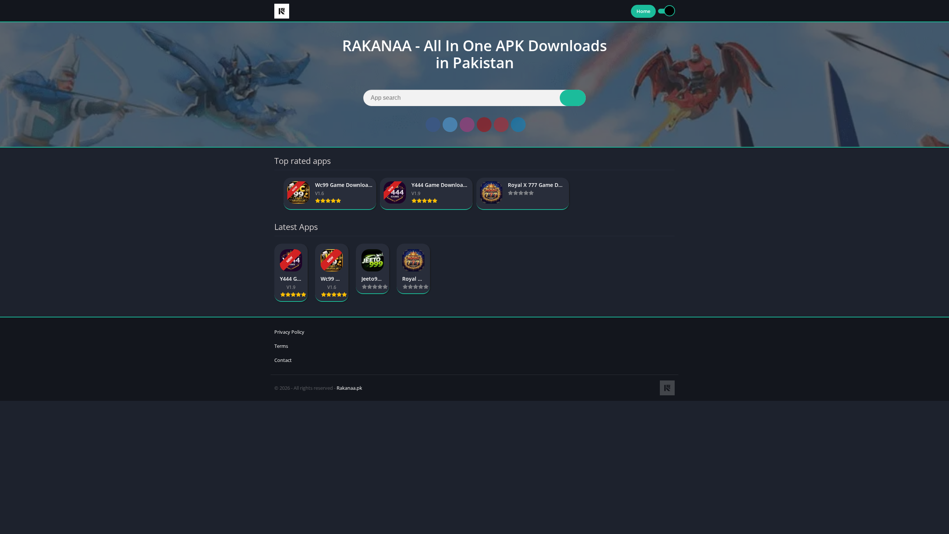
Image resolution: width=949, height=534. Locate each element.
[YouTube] (484, 124)
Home (643, 11)
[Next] (672, 194)
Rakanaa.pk (349, 388)
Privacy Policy (289, 332)
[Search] (573, 98)
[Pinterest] (501, 124)
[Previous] (276, 194)
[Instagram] (467, 124)
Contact (283, 360)
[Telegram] (518, 124)
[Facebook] (433, 124)
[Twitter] (450, 124)
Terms (281, 346)
